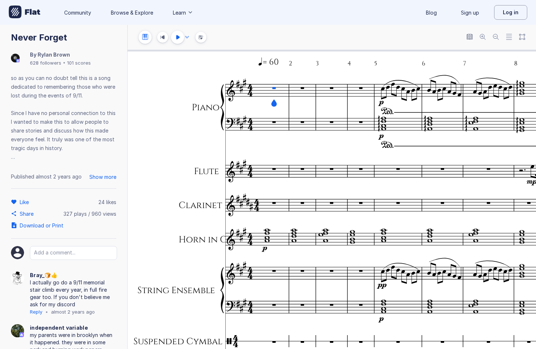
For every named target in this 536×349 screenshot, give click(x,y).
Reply (36, 312)
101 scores (79, 63)
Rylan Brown (54, 54)
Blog (431, 12)
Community (77, 12)
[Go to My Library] (24, 12)
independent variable (59, 328)
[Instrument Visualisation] (200, 37)
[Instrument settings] (145, 37)
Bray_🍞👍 (43, 275)
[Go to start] (162, 37)
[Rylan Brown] (15, 59)
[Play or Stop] (177, 37)
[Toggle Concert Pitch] (469, 37)
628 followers (45, 63)
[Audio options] (187, 37)
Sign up (470, 12)
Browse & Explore (132, 12)
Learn (179, 12)
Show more (102, 177)
